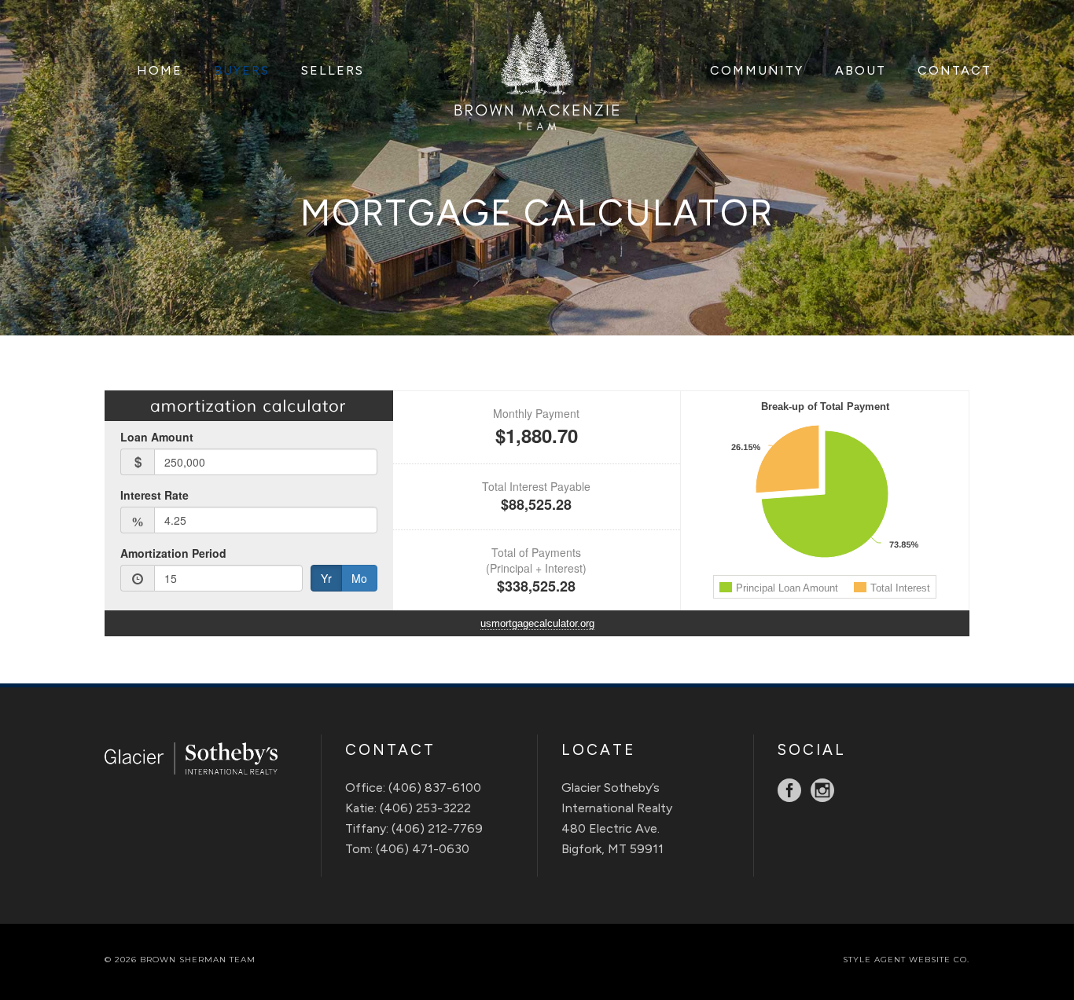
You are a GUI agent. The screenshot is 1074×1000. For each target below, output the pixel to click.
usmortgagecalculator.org (537, 623)
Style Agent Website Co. (906, 959)
